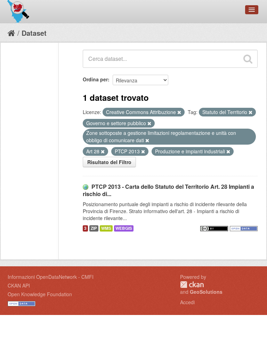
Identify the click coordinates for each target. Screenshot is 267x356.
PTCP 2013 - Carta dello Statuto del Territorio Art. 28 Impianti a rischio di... (168, 190)
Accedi (187, 302)
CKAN (192, 284)
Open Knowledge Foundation (40, 294)
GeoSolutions (206, 291)
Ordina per (95, 79)
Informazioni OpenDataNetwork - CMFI (51, 276)
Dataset (34, 33)
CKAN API (19, 285)
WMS (106, 228)
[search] (247, 59)
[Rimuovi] (179, 112)
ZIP (94, 228)
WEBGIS (123, 228)
